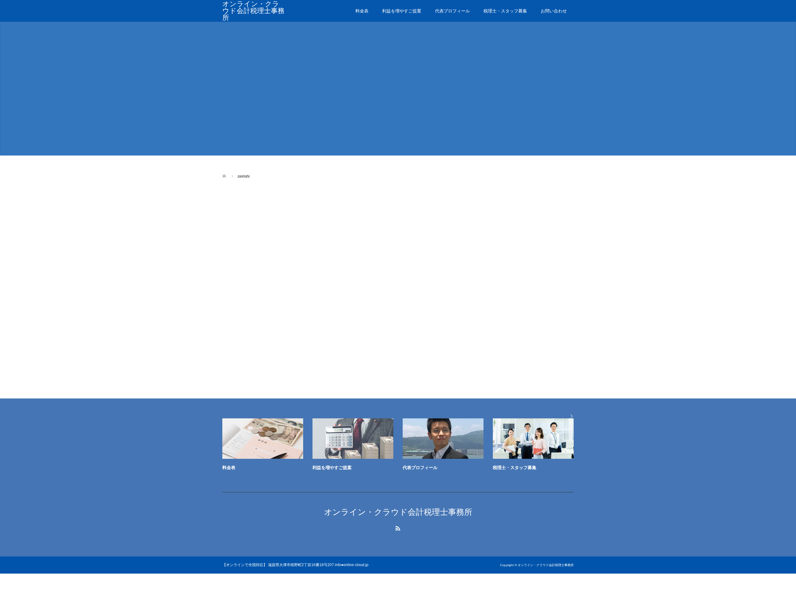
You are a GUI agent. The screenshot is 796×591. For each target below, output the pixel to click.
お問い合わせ (554, 10)
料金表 (361, 10)
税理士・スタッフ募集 (505, 10)
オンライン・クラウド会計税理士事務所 (253, 10)
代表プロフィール (452, 10)
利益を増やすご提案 (401, 10)
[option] (402, 446)
